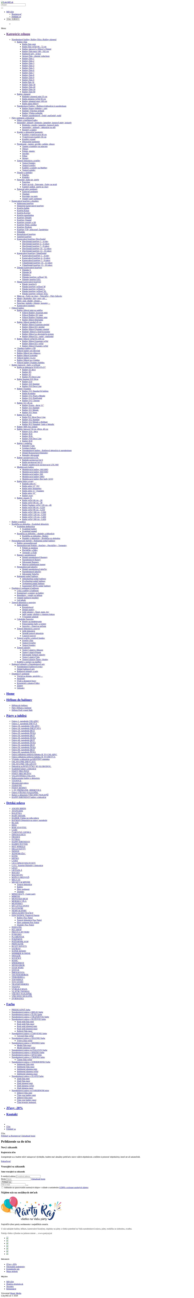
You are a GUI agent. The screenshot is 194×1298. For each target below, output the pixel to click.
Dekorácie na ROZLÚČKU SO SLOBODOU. (31, 766)
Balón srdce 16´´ (29, 493)
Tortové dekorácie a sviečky (28, 161)
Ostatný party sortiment (32, 199)
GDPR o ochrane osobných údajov (73, 1187)
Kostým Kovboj (23, 213)
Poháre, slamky (28, 151)
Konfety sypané (28, 139)
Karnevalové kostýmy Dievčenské (31, 239)
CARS (14, 830)
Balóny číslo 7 (28, 73)
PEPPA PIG (17, 927)
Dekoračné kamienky (31, 142)
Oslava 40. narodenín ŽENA (24, 743)
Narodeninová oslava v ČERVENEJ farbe (29, 1033)
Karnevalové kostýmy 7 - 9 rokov (36, 260)
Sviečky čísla (27, 640)
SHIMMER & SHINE (21, 953)
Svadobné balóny (29, 529)
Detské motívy (28, 609)
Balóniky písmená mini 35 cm (34, 96)
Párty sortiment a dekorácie (23, 118)
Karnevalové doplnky (26, 305)
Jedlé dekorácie (28, 631)
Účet (8, 1127)
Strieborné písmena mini (27, 1069)
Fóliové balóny (18, 308)
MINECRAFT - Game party (24, 894)
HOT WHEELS (18, 846)
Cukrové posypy (29, 636)
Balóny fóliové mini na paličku (30, 310)
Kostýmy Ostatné (24, 220)
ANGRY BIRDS (19, 808)
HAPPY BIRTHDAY (21, 842)
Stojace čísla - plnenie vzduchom (35, 56)
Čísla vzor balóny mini (26, 1095)
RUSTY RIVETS (19, 946)
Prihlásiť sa (16, 16)
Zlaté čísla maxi (23, 1081)
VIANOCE (16, 781)
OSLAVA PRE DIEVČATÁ (24, 762)
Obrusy (25, 149)
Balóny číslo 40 (28, 87)
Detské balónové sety (26, 669)
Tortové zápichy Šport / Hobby (35, 659)
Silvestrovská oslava (20, 783)
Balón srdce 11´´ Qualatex (33, 491)
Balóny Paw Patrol (25, 918)
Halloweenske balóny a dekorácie (26, 778)
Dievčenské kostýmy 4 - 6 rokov (35, 244)
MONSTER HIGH (20, 899)
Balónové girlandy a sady (27, 671)
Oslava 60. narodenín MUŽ (23, 750)
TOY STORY (17, 982)
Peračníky (21, 678)
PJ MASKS (17, 934)
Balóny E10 (27, 381)
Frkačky (25, 175)
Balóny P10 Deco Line (31, 386)
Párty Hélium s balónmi (21, 708)
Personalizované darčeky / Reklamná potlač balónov (33, 541)
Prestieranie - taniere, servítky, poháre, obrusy (36, 144)
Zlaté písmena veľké (25, 1086)
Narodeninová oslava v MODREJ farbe (28, 1043)
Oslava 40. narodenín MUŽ (23, 740)
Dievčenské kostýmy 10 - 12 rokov (36, 248)
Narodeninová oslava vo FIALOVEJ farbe (29, 1050)
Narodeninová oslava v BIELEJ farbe (27, 1012)
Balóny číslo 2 (28, 61)
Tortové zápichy (23, 647)
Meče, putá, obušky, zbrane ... (29, 301)
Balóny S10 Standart (30, 384)
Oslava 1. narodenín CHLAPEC (25, 721)
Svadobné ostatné (29, 531)
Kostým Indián (23, 208)
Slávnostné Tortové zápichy (33, 655)
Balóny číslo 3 (28, 63)
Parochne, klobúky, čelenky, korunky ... (33, 303)
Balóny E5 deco (29, 370)
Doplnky (20, 891)
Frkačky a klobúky (25, 172)
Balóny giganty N (24, 498)
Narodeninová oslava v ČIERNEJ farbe (28, 1057)
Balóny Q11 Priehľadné (32, 398)
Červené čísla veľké (25, 1036)
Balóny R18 (27, 441)
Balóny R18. (27, 436)
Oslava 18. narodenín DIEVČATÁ (26, 728)
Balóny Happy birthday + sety (34, 108)
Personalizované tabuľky (27, 567)
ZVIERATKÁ (18, 998)
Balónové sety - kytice (31, 54)
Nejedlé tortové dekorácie (33, 633)
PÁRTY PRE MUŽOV (21, 773)
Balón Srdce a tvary (25, 481)
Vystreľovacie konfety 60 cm (34, 137)
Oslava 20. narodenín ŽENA (24, 733)
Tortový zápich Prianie (31, 652)
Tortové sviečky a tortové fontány (31, 638)
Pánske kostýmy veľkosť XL (34, 291)
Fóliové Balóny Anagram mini (35, 313)
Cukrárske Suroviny (25, 619)
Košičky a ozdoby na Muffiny (34, 168)
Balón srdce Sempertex (31, 488)
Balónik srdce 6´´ (29, 484)
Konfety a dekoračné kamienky (30, 132)
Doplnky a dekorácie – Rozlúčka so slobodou (41, 538)
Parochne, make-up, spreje (28, 180)
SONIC (15, 960)
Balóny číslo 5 (28, 68)
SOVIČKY (16, 958)
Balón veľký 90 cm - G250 (33, 510)
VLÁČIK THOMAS (20, 991)
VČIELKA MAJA (19, 989)
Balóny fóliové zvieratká (27, 355)
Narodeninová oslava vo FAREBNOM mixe (30, 1090)
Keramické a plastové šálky (28, 683)
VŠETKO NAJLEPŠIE (22, 994)
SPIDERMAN (18, 963)
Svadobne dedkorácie (26, 526)
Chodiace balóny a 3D (26, 348)
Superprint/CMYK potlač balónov (36, 586)
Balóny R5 (26, 372)
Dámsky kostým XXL (31, 279)
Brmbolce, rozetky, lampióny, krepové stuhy (40, 125)
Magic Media (15, 1293)
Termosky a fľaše (29, 552)
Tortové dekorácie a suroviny (24, 602)
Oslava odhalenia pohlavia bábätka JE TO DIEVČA (33, 757)
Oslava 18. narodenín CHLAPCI (25, 726)
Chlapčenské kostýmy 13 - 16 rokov (37, 265)
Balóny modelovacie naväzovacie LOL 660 (40, 465)
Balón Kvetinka (28, 393)
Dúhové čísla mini (24, 1093)
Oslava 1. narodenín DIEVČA (24, 724)
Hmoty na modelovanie (32, 621)
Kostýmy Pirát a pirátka (27, 225)
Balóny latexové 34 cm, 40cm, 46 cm (32, 429)
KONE (15, 856)
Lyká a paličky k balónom (28, 590)
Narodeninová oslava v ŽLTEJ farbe (27, 1014)
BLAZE (15, 823)
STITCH (15, 970)
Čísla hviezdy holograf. (26, 1102)
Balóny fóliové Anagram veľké (35, 341)
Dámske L (26, 275)
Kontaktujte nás (12, 1269)
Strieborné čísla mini (25, 1064)
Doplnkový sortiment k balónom (25, 588)
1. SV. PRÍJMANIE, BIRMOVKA (26, 790)
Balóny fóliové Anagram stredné (35, 324)
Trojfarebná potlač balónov (33, 583)
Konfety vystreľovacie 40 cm (34, 134)
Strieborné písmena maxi (27, 1074)
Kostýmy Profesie (24, 227)
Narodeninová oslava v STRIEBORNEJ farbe (31, 1062)
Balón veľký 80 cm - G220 (33, 507)
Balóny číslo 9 (28, 77)
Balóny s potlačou (24, 443)
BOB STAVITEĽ (19, 827)
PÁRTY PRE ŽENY (20, 771)
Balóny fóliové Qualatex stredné (35, 329)
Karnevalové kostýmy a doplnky (25, 201)
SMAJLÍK (16, 956)
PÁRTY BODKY (19, 788)
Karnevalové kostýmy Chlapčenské (31, 253)
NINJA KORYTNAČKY (22, 913)
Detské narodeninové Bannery (35, 557)
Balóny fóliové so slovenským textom (38, 334)
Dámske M (26, 272)
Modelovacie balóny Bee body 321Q (37, 479)
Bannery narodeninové (26, 555)
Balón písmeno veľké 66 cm (34, 99)
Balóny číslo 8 (28, 75)
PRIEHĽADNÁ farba (21, 1010)
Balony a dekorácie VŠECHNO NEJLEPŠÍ (30, 795)
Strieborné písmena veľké (27, 1071)
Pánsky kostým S (29, 284)
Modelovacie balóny (25, 467)
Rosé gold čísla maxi (25, 1024)
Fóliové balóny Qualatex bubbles (30, 362)
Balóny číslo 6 (28, 70)
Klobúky (26, 177)
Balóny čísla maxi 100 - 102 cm (35, 51)
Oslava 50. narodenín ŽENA (24, 747)
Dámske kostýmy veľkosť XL (34, 277)
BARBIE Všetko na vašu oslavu (25, 818)
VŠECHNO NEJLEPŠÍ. (22, 996)
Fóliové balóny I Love (26, 358)
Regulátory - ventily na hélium (29, 595)
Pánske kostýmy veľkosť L (33, 289)
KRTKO (15, 858)
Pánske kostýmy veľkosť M (33, 286)
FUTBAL (16, 839)
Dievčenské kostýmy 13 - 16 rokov (36, 251)
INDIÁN (15, 851)
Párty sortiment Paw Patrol (28, 922)
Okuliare (25, 194)
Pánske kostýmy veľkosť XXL (35, 294)
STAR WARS (17, 968)
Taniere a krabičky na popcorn (35, 146)
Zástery (20, 685)
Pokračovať (6, 1161)
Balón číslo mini (29, 44)
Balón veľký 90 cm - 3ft (32, 503)
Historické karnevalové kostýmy (30, 206)
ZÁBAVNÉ (17, 785)
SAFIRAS (16, 949)
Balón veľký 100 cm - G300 (34, 512)
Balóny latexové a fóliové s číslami (36, 49)
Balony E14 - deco (30, 431)
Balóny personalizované (27, 543)
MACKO (16, 872)
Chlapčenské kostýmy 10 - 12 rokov (37, 263)
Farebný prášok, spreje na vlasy (35, 187)
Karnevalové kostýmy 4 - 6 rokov (36, 258)
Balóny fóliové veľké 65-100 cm (30, 339)
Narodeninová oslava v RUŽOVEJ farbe (29, 1019)
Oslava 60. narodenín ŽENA (24, 752)
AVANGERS (17, 811)
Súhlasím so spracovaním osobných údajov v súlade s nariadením (46, 1187)
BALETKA (17, 813)
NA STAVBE (17, 908)
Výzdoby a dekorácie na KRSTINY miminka (30, 759)
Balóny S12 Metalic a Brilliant (35, 422)
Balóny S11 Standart (30, 408)
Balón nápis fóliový (30, 104)
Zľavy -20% (11, 1264)
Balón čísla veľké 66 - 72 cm (34, 47)
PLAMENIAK (18, 937)
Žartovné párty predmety (27, 189)
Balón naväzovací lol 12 (32, 462)
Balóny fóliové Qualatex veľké (35, 346)
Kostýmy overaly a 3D (26, 222)
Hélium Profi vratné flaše (22, 710)
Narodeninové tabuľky (31, 571)
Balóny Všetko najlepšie (32, 113)
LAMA (15, 861)
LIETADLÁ (17, 870)
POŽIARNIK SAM (20, 941)
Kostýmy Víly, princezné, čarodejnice (32, 229)
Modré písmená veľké (26, 1048)
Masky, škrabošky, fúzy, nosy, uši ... (32, 298)
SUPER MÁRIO (19, 951)
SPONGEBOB (18, 965)
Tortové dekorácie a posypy (28, 628)
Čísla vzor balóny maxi (26, 1100)
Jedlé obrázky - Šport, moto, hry (35, 612)
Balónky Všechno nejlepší (33, 111)
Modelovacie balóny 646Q (33, 476)
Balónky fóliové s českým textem (36, 332)
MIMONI (16, 896)
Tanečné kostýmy (24, 237)
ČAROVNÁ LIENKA (21, 832)
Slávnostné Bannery (30, 562)
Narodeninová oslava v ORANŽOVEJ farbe (30, 1017)
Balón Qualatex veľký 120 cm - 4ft (36, 505)
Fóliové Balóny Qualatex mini (34, 317)
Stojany (25, 158)
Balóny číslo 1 (28, 58)
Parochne (26, 182)
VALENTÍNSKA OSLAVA (23, 776)
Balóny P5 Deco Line (31, 377)
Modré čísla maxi (24, 1045)
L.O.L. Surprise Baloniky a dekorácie (27, 865)
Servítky (25, 153)
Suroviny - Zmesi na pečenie (34, 626)
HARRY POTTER (20, 844)
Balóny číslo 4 (28, 66)
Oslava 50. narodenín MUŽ (23, 745)
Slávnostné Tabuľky (30, 574)
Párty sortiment (23, 889)
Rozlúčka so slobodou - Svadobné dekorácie (30, 524)
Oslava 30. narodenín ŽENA (24, 738)
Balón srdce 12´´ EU (30, 486)
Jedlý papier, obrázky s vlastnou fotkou (38, 614)
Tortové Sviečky (29, 643)
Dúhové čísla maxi (24, 1097)
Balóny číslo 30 (28, 85)
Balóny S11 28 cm (24, 403)
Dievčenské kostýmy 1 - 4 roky (35, 241)
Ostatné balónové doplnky (28, 598)
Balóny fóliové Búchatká (32, 320)
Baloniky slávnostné (30, 455)
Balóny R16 (27, 434)
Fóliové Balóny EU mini (32, 315)
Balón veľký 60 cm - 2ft (32, 500)
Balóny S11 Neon (29, 412)
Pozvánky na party (30, 196)
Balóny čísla (22, 42)
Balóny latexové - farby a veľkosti (26, 365)
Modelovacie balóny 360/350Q (35, 472)
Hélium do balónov (20, 705)
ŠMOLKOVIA (18, 972)
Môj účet (10, 1282)
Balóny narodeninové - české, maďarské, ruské (41, 115)
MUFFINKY (17, 903)
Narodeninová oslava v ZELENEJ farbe (28, 1038)
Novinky (10, 1286)
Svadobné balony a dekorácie (24, 769)
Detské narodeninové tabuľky (34, 569)
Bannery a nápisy (29, 130)
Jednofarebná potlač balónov (34, 579)
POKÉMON (17, 939)
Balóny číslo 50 (28, 89)
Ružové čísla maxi (24, 1031)
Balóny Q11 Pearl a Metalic (33, 396)
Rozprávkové (27, 607)
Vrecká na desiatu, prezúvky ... (30, 676)
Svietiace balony (29, 448)
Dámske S (26, 270)
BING (14, 825)
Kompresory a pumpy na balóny (30, 593)
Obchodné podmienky (15, 1267)
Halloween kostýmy (25, 203)
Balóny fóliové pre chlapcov (29, 353)
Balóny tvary (27, 495)
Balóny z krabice (19, 522)
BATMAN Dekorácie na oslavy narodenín (29, 820)
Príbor (24, 156)
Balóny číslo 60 (28, 92)
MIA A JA (16, 880)
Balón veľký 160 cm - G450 (34, 519)
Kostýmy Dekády (24, 218)
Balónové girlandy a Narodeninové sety (28, 664)
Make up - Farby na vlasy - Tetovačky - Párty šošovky (39, 296)
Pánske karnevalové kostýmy (29, 282)
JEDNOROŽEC (19, 853)
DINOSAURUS (19, 834)
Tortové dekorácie (24, 884)
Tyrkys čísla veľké (24, 1040)
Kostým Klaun (23, 210)
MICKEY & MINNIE (21, 882)
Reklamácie (11, 1289)
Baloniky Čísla (28, 446)
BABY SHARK (18, 815)
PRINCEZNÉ (17, 944)
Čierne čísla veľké (24, 1059)
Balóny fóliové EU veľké (32, 343)
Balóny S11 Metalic (30, 410)
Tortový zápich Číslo (31, 657)
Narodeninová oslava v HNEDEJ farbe (28, 1052)
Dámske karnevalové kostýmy (29, 267)
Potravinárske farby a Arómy (34, 624)
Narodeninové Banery (31, 560)
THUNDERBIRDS (20, 975)
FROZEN (16, 837)
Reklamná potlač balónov (27, 576)
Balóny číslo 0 (28, 80)
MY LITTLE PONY (20, 906)
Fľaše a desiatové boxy (26, 681)
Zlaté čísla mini (23, 1078)
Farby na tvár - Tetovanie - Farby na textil (39, 184)
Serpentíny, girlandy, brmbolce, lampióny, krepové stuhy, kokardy (44, 123)
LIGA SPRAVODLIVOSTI (23, 863)
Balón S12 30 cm (24, 415)
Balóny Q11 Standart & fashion (35, 391)
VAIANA (16, 987)
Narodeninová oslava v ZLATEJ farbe (28, 1076)
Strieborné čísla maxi (25, 1067)
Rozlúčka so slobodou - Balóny (35, 536)
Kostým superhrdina (25, 215)
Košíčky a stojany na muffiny (29, 662)
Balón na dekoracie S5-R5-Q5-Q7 (31, 367)
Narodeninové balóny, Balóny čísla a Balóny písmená (34, 39)
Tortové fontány (29, 163)
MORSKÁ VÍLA (19, 901)
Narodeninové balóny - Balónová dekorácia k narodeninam (41, 106)
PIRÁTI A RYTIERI (20, 932)
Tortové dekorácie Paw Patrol (29, 920)
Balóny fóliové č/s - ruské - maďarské (37, 336)
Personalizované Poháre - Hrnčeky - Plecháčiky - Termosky (42, 545)
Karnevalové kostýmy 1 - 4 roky (35, 256)
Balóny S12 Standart (30, 419)
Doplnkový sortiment (20, 674)
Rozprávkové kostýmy (26, 234)
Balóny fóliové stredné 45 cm (29, 322)
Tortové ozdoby (28, 170)
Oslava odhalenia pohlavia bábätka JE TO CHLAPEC (34, 754)
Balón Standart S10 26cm (27, 379)
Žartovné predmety (30, 191)
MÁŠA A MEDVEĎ (20, 877)
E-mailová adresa (8, 1176)
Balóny (20, 887)
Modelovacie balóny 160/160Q (35, 469)
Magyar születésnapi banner (33, 564)
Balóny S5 (26, 374)
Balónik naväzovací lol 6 (32, 460)
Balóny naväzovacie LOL (28, 457)
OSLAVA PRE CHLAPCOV (24, 764)
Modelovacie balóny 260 (32, 474)
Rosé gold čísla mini (25, 1021)
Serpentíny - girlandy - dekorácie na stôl (38, 127)
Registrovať (17, 14)
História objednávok (14, 1284)
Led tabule (21, 600)
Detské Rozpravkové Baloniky (35, 453)
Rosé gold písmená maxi (27, 1029)
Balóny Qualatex (24, 389)
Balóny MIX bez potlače (27, 427)
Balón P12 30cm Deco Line (34, 417)
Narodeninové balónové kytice (29, 666)
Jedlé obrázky (22, 605)
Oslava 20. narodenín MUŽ (23, 731)
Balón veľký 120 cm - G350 (34, 514)
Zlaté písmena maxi (25, 1088)
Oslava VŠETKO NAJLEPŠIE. (25, 792)
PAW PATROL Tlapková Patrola (25, 915)
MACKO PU (17, 875)
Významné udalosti (30, 617)
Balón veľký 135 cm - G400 (34, 517)
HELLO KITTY (19, 849)
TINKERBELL (18, 977)
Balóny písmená (23, 94)
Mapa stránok (12, 1271)
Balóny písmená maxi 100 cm (34, 101)
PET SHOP (17, 930)
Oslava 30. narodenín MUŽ (23, 735)
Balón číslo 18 (28, 82)
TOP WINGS (17, 979)
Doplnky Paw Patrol (25, 925)
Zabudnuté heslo (28, 1136)
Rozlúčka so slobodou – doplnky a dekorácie (35, 533)
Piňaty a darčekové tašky (27, 120)
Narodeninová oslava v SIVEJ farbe (27, 1055)
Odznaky (21, 688)
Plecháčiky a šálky (30, 550)
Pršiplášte (21, 232)
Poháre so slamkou (30, 548)
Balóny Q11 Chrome (31, 400)
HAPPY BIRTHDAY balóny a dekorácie (29, 797)
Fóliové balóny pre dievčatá (28, 351)
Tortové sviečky (29, 165)
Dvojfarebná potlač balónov (33, 581)
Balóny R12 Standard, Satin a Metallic (38, 424)
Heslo (3, 1179)
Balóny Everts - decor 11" (33, 405)
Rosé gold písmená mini (27, 1026)
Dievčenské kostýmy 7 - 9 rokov (35, 246)
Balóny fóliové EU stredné (33, 327)
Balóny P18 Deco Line (31, 438)
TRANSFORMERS (20, 984)
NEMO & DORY (19, 910)
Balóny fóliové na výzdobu (28, 360)
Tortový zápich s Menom (32, 650)
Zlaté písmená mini (25, 1083)
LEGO (14, 868)
